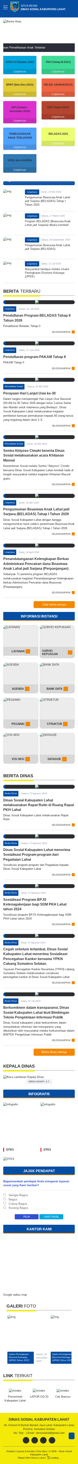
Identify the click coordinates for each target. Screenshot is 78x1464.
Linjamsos (19, 71)
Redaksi (11, 1451)
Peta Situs (42, 1451)
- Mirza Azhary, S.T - (39, 1081)
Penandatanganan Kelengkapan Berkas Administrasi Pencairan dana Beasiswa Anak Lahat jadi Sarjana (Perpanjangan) (36, 563)
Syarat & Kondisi (26, 1451)
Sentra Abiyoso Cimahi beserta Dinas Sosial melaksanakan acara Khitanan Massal (34, 455)
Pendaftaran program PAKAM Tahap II (34, 357)
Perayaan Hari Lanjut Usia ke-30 (29, 393)
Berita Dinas (11, 793)
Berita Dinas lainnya (54, 1052)
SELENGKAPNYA (61, 332)
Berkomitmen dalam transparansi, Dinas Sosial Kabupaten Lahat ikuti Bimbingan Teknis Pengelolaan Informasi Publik (36, 1012)
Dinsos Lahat (38, 1457)
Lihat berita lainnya (54, 604)
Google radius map (15, 1294)
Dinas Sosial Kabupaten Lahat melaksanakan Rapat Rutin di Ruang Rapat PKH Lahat (38, 805)
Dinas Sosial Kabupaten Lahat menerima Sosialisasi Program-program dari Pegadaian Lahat (36, 854)
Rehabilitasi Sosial (14, 386)
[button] (71, 30)
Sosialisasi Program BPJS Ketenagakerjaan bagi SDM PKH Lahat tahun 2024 (35, 904)
